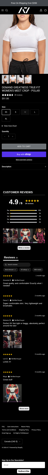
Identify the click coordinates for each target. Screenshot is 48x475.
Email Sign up (6, 433)
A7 (8, 447)
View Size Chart (10, 126)
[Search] (7, 10)
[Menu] (2, 10)
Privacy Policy (36, 430)
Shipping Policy (24, 430)
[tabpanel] (24, 338)
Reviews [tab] (11, 257)
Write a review (24, 248)
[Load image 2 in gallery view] (24, 44)
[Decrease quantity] (4, 136)
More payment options (24, 160)
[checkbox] (37, 270)
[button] (24, 210)
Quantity (5, 131)
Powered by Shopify (15, 447)
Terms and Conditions (9, 430)
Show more (24, 408)
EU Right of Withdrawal (20, 433)
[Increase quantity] (13, 136)
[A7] (24, 10)
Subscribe (23, 471)
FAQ (3, 426)
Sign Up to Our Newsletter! (13, 460)
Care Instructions (13, 426)
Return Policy (25, 426)
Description (6, 167)
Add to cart (24, 146)
